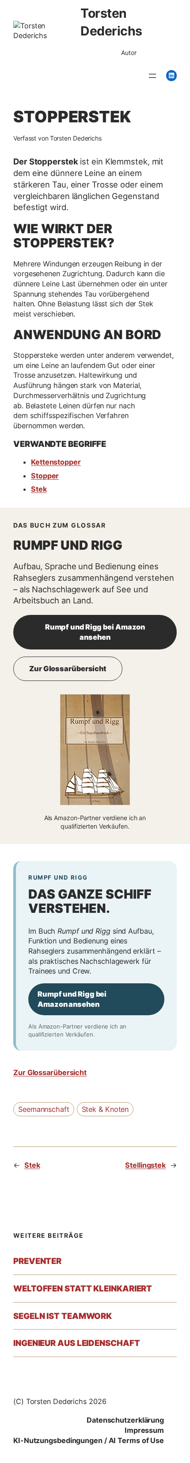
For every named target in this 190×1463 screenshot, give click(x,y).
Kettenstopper (56, 462)
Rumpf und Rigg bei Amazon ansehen (95, 632)
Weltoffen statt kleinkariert (82, 1288)
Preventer (37, 1261)
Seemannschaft (43, 1109)
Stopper (45, 475)
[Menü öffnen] (152, 75)
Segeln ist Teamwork (62, 1316)
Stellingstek (145, 1165)
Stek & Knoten (105, 1109)
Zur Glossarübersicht (67, 668)
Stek (39, 489)
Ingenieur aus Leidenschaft (76, 1343)
